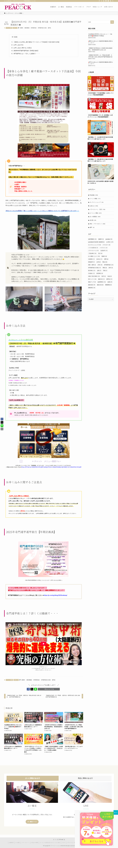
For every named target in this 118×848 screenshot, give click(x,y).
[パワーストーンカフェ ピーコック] (18, 6)
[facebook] (99, 1)
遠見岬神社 (102, 282)
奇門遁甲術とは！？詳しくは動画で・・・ (27, 53)
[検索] (113, 1)
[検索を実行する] (112, 22)
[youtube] (108, 1)
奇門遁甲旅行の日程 (42, 27)
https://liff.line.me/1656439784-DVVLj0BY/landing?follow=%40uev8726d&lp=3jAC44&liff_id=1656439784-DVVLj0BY (51, 467)
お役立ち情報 (34, 842)
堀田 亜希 (92, 264)
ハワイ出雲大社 (93, 247)
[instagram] (104, 1)
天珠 (100, 264)
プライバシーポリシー (72, 842)
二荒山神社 (92, 253)
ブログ (63, 842)
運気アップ (92, 282)
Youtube (94, 195)
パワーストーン (93, 250)
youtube (109, 239)
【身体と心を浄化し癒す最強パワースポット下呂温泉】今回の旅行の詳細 (36, 42)
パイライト (103, 247)
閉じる (115, 812)
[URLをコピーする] (2, 429)
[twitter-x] (101, 1)
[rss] (110, 1)
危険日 (104, 256)
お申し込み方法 (18, 45)
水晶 (110, 276)
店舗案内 (11, 842)
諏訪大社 (101, 279)
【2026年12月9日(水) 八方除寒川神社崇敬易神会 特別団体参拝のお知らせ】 (100, 49)
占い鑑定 (17, 842)
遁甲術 (49, 27)
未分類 (93, 220)
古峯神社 (91, 259)
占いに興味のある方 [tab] (32, 778)
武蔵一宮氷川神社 (94, 276)
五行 (100, 253)
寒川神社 (91, 270)
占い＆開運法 (95, 216)
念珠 (99, 270)
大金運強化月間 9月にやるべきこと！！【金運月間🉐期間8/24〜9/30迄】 (100, 35)
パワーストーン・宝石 (97, 209)
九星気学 (103, 250)
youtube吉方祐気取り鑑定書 (96, 242)
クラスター (106, 244)
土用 (98, 262)
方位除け (91, 273)
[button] (28, 689)
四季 (106, 259)
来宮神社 (99, 273)
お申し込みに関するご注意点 (23, 48)
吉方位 (99, 259)
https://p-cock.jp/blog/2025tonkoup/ (55, 595)
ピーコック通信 (96, 213)
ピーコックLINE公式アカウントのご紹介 (50, 842)
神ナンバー (92, 279)
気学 (104, 276)
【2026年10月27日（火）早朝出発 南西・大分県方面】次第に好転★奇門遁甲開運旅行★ (100, 56)
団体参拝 (91, 262)
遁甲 (92, 227)
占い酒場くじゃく (94, 256)
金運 (110, 282)
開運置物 (108, 284)
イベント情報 (9, 27)
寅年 (111, 267)
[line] (106, 1)
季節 (105, 267)
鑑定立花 (100, 284)
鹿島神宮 (91, 287)
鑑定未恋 (91, 284)
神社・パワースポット (97, 223)
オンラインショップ (96, 202)
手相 (105, 270)
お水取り (109, 242)
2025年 (21, 27)
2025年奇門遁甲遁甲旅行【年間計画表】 (26, 50)
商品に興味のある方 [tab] (85, 778)
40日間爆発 (27, 27)
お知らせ (15, 27)
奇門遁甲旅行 (34, 27)
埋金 (104, 262)
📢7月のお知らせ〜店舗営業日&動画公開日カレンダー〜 (100, 63)
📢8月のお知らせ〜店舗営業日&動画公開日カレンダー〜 (100, 42)
